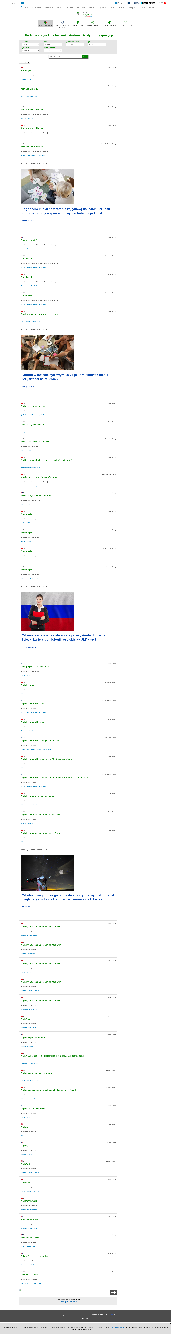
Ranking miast (78, 25)
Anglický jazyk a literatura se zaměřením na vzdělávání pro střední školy (54, 777)
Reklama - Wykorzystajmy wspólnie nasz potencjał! (66, 1315)
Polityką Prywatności (118, 1327)
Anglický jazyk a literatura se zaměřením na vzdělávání (46, 759)
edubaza (152, 8)
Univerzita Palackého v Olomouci (30, 578)
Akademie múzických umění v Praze (31, 1283)
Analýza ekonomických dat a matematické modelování (46, 460)
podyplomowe (133, 8)
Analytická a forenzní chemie (34, 406)
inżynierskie (92, 8)
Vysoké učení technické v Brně (29, 1063)
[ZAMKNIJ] (96, 1329)
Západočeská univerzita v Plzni (29, 1009)
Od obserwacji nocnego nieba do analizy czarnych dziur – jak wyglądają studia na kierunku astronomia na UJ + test (68, 897)
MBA (143, 8)
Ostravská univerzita (26, 541)
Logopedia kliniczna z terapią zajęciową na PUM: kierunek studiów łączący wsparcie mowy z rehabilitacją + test (66, 211)
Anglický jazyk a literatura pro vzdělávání (40, 740)
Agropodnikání (27, 295)
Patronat (87, 1315)
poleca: (25, 8)
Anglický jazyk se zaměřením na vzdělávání (41, 814)
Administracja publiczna (32, 110)
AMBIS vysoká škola (26, 523)
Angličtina (25, 1019)
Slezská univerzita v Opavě (28, 1027)
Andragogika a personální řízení (36, 666)
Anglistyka (25, 1127)
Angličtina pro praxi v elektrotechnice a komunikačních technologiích (53, 1056)
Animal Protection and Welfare (35, 1256)
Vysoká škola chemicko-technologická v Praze (33, 415)
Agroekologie (27, 258)
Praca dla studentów (100, 1315)
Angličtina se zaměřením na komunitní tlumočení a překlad (48, 1090)
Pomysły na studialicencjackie (62, 26)
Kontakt (81, 1315)
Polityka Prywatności (85, 1318)
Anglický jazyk (27, 685)
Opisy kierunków (126, 25)
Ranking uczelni (93, 25)
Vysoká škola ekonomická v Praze (30, 467)
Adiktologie (26, 70)
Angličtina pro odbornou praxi (34, 1037)
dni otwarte (70, 8)
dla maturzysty (36, 8)
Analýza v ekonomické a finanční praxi (39, 477)
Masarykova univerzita (27, 118)
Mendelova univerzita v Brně (29, 96)
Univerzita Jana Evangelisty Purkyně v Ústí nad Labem (36, 560)
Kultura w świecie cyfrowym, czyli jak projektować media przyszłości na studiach (65, 377)
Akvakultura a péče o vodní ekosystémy (39, 314)
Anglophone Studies (30, 1219)
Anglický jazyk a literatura (33, 703)
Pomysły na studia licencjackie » (34, 163)
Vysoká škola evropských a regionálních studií (33, 155)
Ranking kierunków (109, 25)
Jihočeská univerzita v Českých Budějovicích (33, 267)
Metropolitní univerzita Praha (29, 137)
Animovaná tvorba (29, 1274)
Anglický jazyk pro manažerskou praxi (38, 796)
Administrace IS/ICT (30, 89)
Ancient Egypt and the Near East (36, 495)
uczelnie (60, 8)
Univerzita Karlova (26, 79)
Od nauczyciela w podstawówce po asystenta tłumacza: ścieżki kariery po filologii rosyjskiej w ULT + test (64, 637)
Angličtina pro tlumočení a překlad (36, 1073)
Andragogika (26, 514)
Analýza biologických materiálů (35, 441)
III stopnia (122, 8)
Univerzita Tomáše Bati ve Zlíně (29, 805)
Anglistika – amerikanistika (33, 1108)
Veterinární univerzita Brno (28, 1265)
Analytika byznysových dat (33, 424)
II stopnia (112, 8)
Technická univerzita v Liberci (29, 935)
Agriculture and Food (30, 240)
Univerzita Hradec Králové (28, 953)
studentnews (49, 8)
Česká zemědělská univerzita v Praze (31, 249)
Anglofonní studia (29, 1201)
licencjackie (81, 8)
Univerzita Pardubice (26, 450)
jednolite (103, 8)
